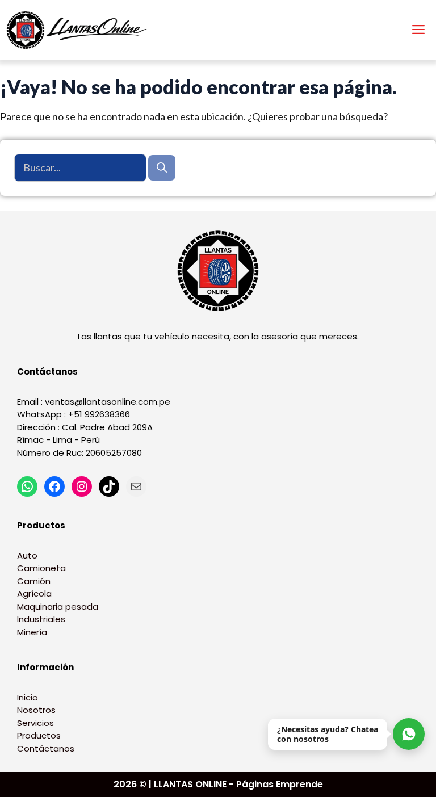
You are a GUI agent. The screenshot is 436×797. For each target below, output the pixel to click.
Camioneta (41, 568)
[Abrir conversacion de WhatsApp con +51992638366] (409, 734)
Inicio (27, 697)
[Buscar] (161, 168)
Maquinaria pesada (57, 607)
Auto (27, 555)
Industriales (41, 619)
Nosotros (36, 710)
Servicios (35, 723)
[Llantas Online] (79, 30)
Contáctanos (45, 748)
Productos (39, 735)
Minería (32, 632)
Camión (34, 581)
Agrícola (34, 593)
